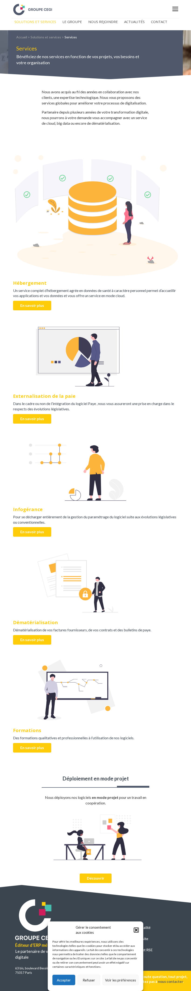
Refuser (89, 980)
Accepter (64, 980)
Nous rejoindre (103, 21)
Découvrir (95, 878)
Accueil (21, 37)
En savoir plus (32, 305)
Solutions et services (46, 37)
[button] (136, 930)
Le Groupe (72, 21)
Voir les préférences (120, 980)
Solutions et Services (35, 21)
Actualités (134, 21)
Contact (159, 21)
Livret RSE (144, 949)
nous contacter (170, 981)
